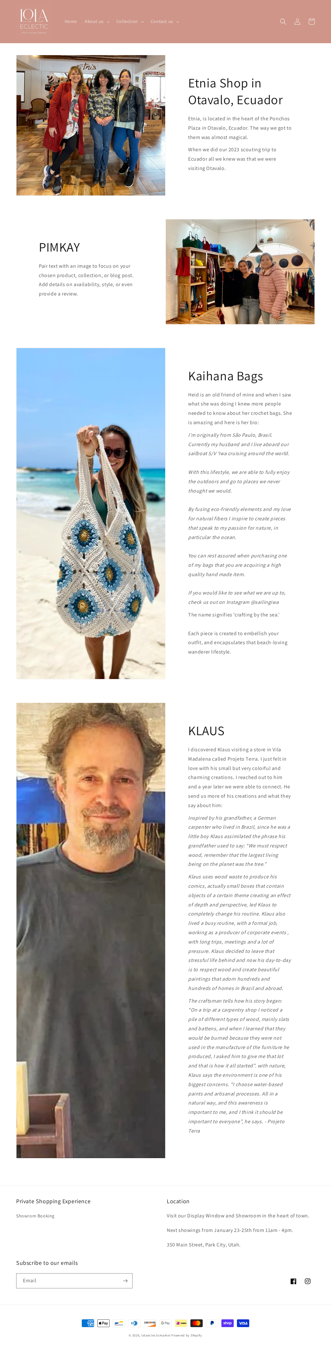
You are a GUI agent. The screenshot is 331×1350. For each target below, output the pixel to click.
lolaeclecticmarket (156, 1335)
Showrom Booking (35, 1216)
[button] (96, 21)
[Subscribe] (125, 1280)
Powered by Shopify (186, 1335)
